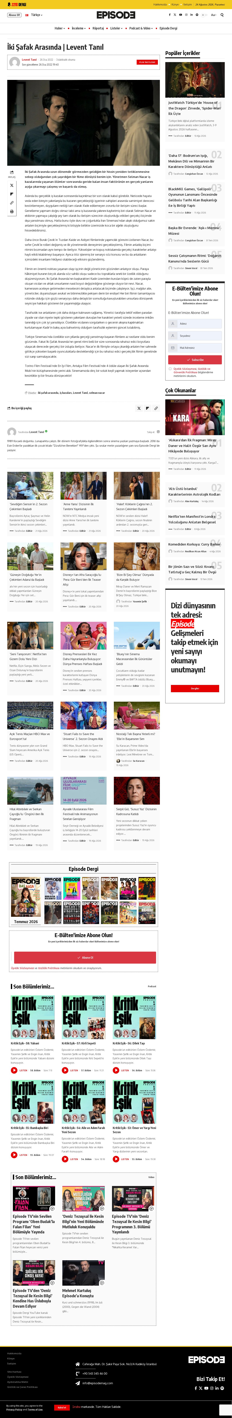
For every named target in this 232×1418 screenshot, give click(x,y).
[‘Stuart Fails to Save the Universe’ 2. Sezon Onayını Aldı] (84, 715)
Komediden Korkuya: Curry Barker (194, 544)
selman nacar (97, 392)
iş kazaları (66, 392)
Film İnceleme (147, 62)
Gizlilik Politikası (48, 968)
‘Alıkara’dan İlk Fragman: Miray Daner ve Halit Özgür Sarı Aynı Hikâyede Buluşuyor (192, 445)
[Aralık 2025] (90, 913)
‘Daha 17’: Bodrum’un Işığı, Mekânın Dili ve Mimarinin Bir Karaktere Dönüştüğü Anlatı (191, 161)
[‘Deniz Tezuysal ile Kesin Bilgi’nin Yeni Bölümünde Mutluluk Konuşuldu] (83, 1198)
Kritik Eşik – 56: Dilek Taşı (129, 1043)
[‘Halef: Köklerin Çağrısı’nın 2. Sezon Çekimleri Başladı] (137, 485)
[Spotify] (197, 15)
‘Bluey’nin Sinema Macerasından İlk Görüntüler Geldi (134, 659)
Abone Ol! (14, 15)
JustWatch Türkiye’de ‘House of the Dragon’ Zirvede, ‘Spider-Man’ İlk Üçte (194, 108)
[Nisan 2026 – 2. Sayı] (90, 888)
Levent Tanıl (29, 59)
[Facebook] (169, 15)
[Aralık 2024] (147, 913)
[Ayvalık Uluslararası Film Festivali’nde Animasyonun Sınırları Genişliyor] (84, 790)
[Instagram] (186, 15)
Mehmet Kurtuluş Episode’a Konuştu (78, 1293)
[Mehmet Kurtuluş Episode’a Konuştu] (83, 1273)
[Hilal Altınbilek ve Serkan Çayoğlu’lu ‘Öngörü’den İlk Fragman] (30, 790)
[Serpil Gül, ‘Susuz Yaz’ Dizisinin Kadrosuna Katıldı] (137, 790)
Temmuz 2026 (26, 921)
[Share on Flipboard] (11, 194)
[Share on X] (11, 185)
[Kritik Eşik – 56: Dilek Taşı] (134, 1017)
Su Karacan (138, 760)
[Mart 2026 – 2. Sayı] (128, 888)
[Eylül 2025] (109, 913)
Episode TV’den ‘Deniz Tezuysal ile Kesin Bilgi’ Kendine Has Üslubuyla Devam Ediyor (32, 1298)
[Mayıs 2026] (71, 888)
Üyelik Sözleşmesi (22, 968)
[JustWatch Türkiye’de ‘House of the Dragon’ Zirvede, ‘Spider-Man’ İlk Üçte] (195, 80)
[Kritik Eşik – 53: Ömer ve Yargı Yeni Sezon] (134, 1102)
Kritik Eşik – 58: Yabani (25, 1043)
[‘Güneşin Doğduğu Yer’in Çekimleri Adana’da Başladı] (30, 556)
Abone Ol (87, 957)
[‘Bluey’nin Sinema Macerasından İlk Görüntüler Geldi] (137, 635)
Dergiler (195, 688)
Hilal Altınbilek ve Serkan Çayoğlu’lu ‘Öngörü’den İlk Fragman (27, 814)
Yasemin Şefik (140, 601)
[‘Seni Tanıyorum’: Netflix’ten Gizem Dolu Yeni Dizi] (30, 635)
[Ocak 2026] (71, 913)
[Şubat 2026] (52, 913)
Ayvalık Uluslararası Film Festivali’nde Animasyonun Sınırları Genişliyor (80, 814)
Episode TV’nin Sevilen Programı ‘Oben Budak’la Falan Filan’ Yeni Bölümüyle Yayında (34, 1224)
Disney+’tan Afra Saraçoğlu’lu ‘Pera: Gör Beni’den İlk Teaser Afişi (82, 579)
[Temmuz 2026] (26, 897)
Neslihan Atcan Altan (195, 551)
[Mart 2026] (147, 888)
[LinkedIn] (192, 15)
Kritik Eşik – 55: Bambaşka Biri (29, 1128)
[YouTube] (180, 15)
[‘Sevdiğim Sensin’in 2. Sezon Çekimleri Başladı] (30, 485)
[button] (62, 1408)
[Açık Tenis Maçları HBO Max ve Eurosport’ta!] (30, 715)
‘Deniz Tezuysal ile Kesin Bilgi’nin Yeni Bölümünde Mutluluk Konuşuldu (83, 1221)
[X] (175, 15)
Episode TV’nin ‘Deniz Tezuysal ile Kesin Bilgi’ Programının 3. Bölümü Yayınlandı (132, 1224)
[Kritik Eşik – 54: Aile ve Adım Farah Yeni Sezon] (83, 1102)
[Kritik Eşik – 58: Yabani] (33, 1017)
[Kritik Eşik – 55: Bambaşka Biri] (33, 1102)
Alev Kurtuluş (191, 501)
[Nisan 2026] (109, 888)
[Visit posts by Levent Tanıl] (11, 432)
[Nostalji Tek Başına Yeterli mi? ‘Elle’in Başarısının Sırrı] (137, 715)
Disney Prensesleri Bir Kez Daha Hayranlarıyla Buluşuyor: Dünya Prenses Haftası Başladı (82, 659)
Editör (29, 530)
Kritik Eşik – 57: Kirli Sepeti (79, 1043)
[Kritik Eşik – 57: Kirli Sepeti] (83, 1017)
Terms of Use (35, 1409)
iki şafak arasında (48, 392)
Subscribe (198, 360)
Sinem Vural (191, 268)
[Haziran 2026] (52, 888)
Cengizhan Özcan (194, 173)
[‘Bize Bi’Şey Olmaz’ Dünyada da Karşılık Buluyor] (137, 556)
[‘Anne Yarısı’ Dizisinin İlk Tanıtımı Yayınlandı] (84, 485)
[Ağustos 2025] (128, 913)
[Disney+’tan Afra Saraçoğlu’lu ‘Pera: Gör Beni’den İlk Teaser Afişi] (84, 556)
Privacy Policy (14, 1409)
